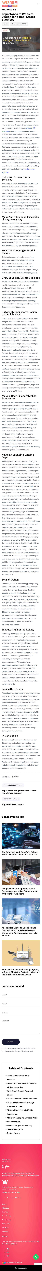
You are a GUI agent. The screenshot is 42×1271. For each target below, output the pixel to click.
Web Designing (9, 9)
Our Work (5, 1212)
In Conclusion (13, 1133)
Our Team (6, 1224)
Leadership (6, 1220)
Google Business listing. (11, 1192)
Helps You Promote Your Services (18, 1078)
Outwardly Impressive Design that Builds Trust (20, 1104)
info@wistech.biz (8, 1175)
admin (5, 24)
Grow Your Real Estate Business (22, 1099)
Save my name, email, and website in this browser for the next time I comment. (20, 1049)
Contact (5, 1232)
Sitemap (5, 1228)
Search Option (13, 1122)
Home (4, 1204)
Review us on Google (14, 1262)
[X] (14, 776)
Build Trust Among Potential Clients (20, 1093)
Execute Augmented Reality (19, 1125)
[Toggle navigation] (33, 4)
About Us (5, 1208)
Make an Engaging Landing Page (22, 1118)
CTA (31, 486)
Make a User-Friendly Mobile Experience (20, 1112)
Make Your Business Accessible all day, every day (22, 1085)
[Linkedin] (18, 776)
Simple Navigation (15, 1129)
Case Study (6, 1216)
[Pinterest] (16, 776)
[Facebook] (12, 776)
